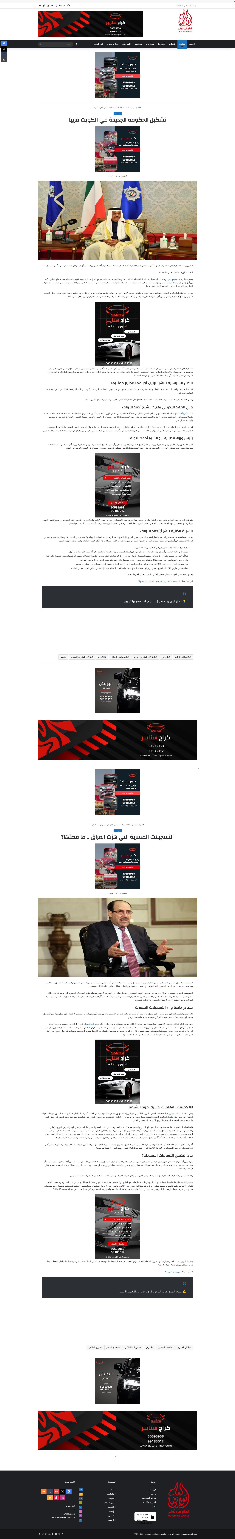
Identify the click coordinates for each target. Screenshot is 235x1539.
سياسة (182, 44)
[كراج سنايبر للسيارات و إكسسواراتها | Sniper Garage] (117, 75)
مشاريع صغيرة (113, 44)
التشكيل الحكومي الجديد (144, 657)
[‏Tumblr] (4, 54)
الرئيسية (192, 44)
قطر (63, 657)
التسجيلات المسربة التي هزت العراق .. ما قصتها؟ (159, 581)
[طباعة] (4, 59)
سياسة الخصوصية (149, 1498)
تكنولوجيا (161, 44)
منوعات (139, 44)
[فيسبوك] (4, 43)
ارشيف (111, 1520)
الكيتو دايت (126, 44)
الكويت (101, 657)
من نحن (153, 1494)
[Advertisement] (117, 631)
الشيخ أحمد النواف (180, 413)
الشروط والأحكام (149, 1502)
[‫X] (4, 49)
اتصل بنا (153, 1506)
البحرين (165, 657)
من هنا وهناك (108, 1503)
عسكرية (151, 44)
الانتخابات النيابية (182, 657)
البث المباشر (98, 44)
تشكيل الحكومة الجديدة (81, 657)
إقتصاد (172, 44)
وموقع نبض (172, 279)
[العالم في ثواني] (185, 20)
